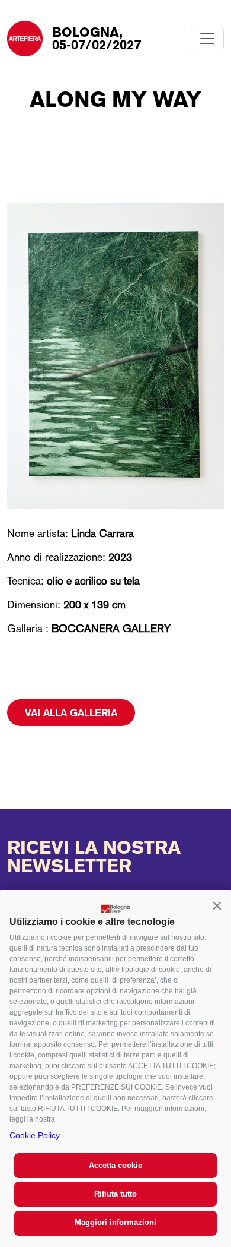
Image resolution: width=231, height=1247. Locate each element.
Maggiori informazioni (115, 1222)
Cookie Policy (34, 1135)
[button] (217, 905)
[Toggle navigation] (207, 38)
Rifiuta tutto (115, 1193)
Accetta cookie (115, 1165)
